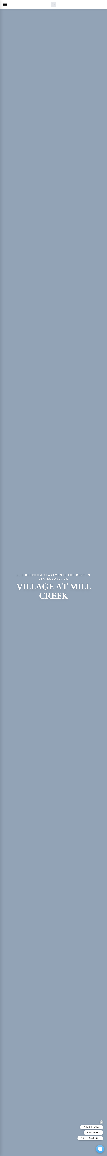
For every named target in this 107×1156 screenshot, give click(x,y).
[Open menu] (5, 4)
